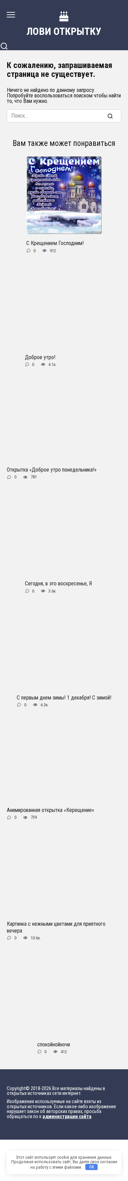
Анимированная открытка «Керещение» (50, 810)
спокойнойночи (53, 1044)
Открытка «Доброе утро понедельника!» (52, 469)
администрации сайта (67, 1116)
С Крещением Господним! (55, 243)
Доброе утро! (40, 357)
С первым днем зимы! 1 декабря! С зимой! (64, 697)
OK (91, 1166)
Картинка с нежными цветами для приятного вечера (56, 927)
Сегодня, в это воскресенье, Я (58, 583)
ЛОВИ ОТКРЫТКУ (64, 31)
